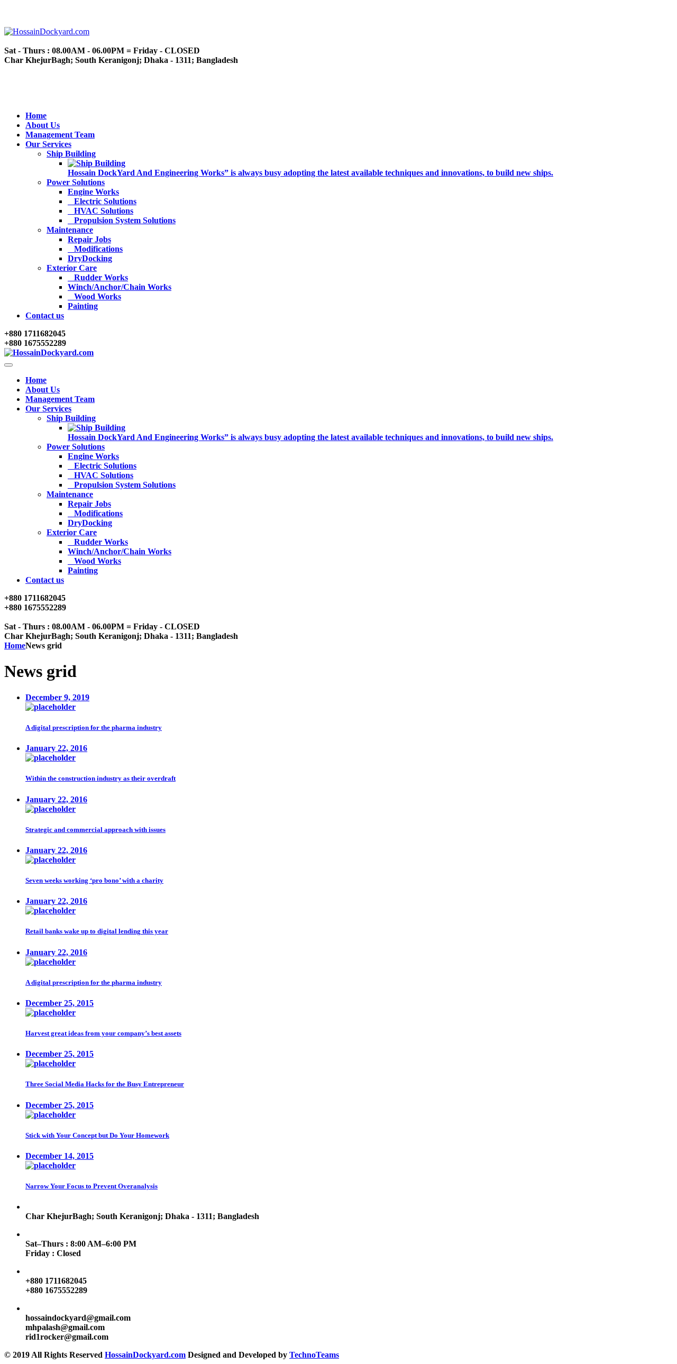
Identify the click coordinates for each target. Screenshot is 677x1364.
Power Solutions (76, 182)
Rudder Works (101, 277)
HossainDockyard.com (145, 1354)
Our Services (48, 144)
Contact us (44, 315)
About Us (42, 125)
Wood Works (97, 296)
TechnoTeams (314, 1354)
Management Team (60, 134)
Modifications (98, 248)
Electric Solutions (105, 201)
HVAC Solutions (103, 210)
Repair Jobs (89, 239)
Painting (83, 305)
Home (36, 115)
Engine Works (93, 191)
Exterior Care (72, 267)
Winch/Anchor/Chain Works (119, 286)
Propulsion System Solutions (125, 220)
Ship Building (71, 153)
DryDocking (90, 258)
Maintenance (70, 229)
